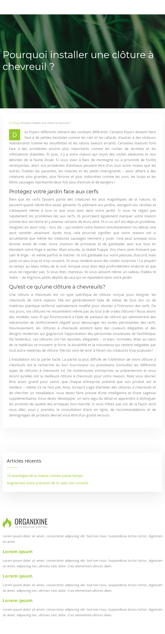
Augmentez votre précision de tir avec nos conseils (47, 483)
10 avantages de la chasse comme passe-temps (45, 475)
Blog (16, 122)
